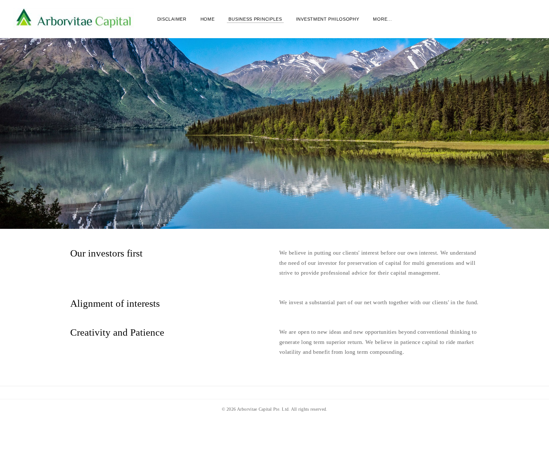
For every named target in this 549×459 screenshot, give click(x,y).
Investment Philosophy (327, 19)
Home (207, 19)
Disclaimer (171, 19)
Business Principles (255, 19)
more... (382, 19)
